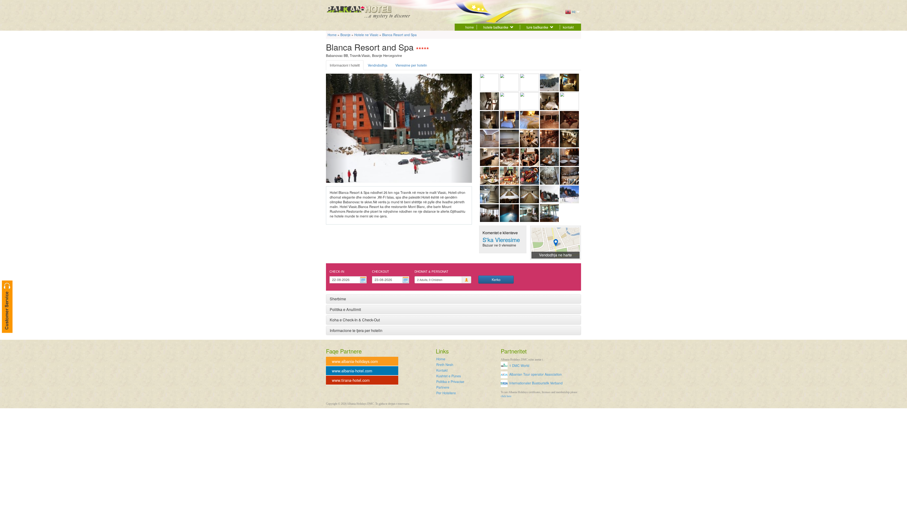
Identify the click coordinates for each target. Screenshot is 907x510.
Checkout (380, 271)
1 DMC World (519, 365)
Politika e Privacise (450, 381)
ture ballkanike (537, 27)
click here (506, 396)
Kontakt (442, 370)
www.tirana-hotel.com (351, 380)
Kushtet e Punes (448, 376)
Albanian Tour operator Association (535, 374)
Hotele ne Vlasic (366, 34)
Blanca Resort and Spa (399, 34)
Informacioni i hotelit (345, 65)
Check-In (336, 271)
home (469, 27)
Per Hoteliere (446, 393)
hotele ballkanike (495, 27)
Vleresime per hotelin (411, 65)
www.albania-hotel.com (352, 371)
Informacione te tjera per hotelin (356, 330)
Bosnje (345, 34)
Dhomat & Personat (431, 271)
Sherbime (338, 299)
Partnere (442, 387)
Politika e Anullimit (345, 309)
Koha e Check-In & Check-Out (355, 320)
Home (332, 34)
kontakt (568, 27)
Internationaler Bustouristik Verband (536, 383)
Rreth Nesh (444, 364)
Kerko (496, 279)
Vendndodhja (377, 65)
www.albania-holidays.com (355, 361)
